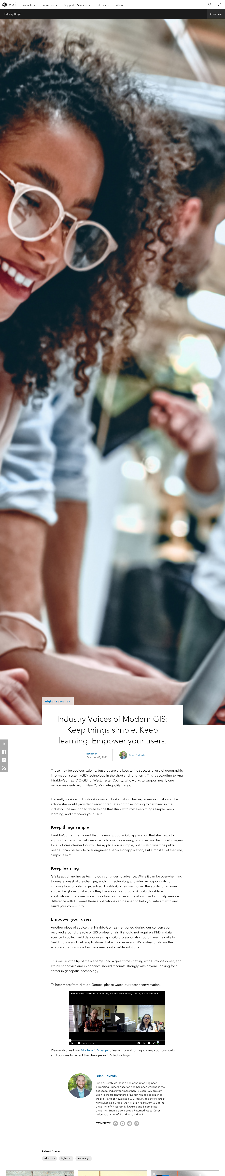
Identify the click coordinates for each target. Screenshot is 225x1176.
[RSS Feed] (4, 768)
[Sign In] (219, 5)
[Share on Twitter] (4, 743)
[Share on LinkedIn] (4, 760)
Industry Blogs (12, 14)
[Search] (209, 4)
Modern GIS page (94, 1050)
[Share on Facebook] (4, 752)
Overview (216, 14)
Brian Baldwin (137, 755)
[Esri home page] (9, 4)
